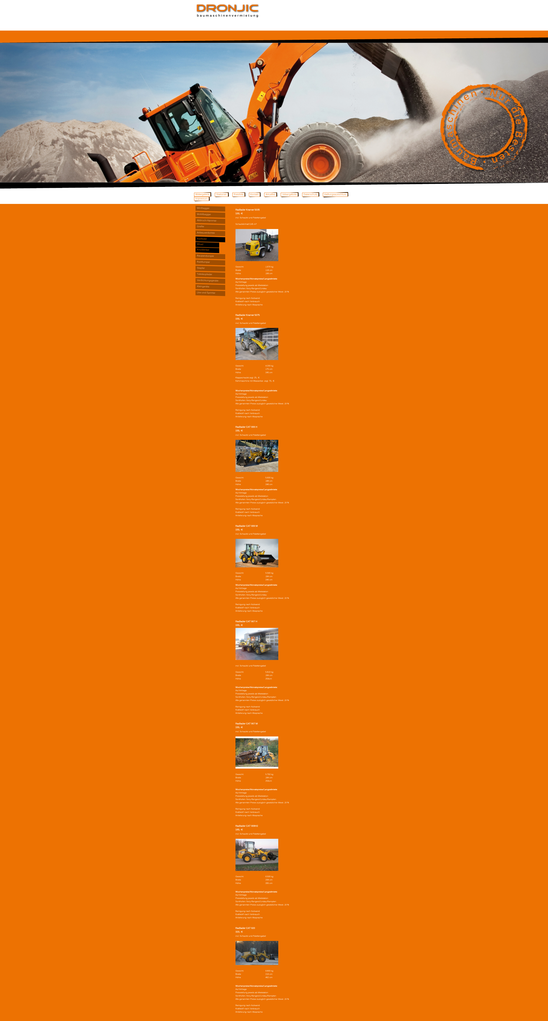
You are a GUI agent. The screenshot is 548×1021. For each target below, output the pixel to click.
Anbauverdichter (206, 233)
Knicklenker (203, 250)
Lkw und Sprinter (206, 293)
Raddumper (203, 262)
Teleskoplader (204, 274)
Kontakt (254, 194)
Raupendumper (205, 256)
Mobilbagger (204, 214)
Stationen (221, 194)
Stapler (201, 268)
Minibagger (203, 208)
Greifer (200, 226)
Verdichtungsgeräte (207, 281)
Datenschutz (310, 194)
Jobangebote (289, 194)
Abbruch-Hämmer (206, 221)
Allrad (200, 244)
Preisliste (238, 194)
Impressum (202, 198)
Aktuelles (270, 194)
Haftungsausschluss (335, 194)
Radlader (202, 239)
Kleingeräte (203, 286)
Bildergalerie (202, 194)
